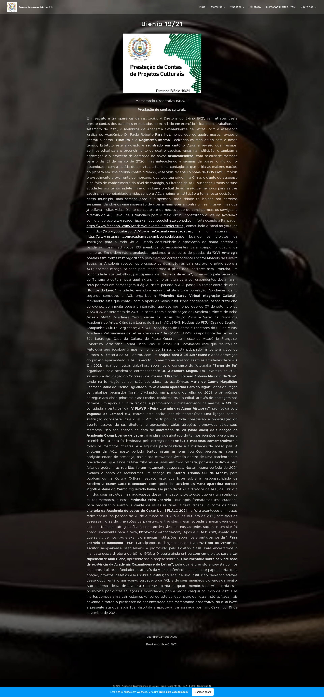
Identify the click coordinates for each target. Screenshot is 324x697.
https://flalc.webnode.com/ (160, 532)
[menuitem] (203, 7)
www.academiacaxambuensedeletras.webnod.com (154, 220)
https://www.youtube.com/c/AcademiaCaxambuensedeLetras (142, 231)
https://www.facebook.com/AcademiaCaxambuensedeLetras (135, 226)
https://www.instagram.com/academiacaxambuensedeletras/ (135, 236)
